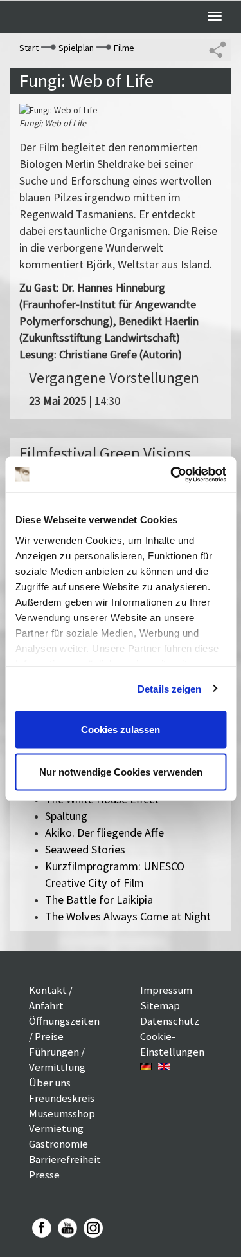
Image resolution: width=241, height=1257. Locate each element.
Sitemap (160, 1005)
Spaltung (66, 815)
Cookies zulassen (120, 729)
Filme (124, 47)
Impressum (166, 990)
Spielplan (76, 47)
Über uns (50, 1082)
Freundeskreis (61, 1098)
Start (29, 47)
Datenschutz (169, 1021)
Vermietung (56, 1128)
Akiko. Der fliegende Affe (104, 832)
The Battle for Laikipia (99, 899)
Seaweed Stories (85, 849)
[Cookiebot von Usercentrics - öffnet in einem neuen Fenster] (171, 474)
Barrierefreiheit (65, 1159)
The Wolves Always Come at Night (128, 916)
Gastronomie (58, 1144)
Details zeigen (169, 688)
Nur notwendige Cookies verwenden (120, 771)
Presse (44, 1175)
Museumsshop (62, 1113)
